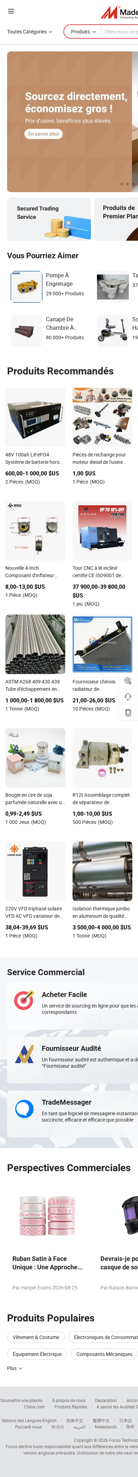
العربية (79, 1426)
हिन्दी (130, 1426)
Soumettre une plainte (21, 1400)
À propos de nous (69, 1400)
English (49, 1420)
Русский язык (28, 1426)
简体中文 (74, 1420)
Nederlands (106, 1426)
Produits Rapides (70, 1406)
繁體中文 (101, 1420)
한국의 (57, 1426)
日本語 (125, 1420)
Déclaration (106, 1400)
